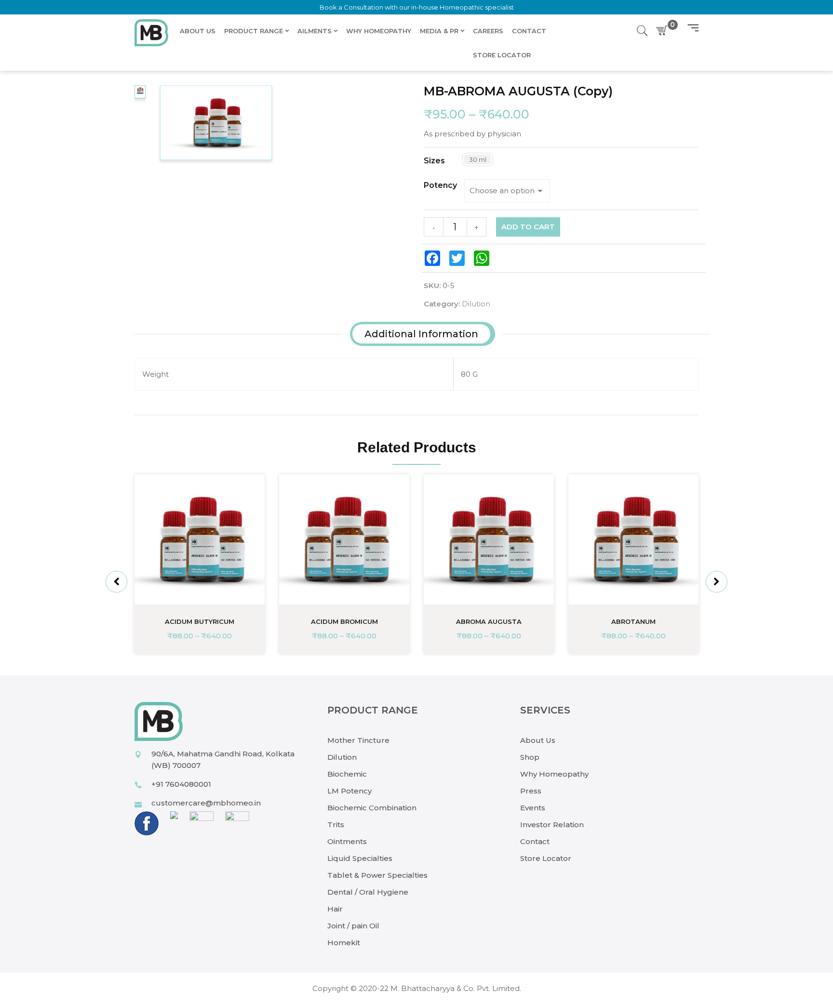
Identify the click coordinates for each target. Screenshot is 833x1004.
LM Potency (349, 790)
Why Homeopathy (554, 774)
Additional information (421, 334)
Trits (335, 824)
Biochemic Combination (371, 807)
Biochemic (347, 774)
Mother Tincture (358, 740)
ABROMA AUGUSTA (489, 621)
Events (532, 807)
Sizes (434, 161)
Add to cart (528, 226)
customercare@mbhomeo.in (206, 802)
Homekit (343, 942)
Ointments (347, 841)
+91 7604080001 (181, 784)
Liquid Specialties (359, 858)
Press (530, 790)
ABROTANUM (633, 621)
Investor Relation (552, 824)
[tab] (421, 333)
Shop (529, 757)
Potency (440, 185)
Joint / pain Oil (353, 925)
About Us (537, 740)
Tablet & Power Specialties (377, 875)
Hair (335, 908)
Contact (535, 841)
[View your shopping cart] (664, 31)
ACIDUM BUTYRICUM (199, 621)
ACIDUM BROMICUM (344, 621)
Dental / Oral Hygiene (367, 892)
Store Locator (545, 858)
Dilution (476, 303)
